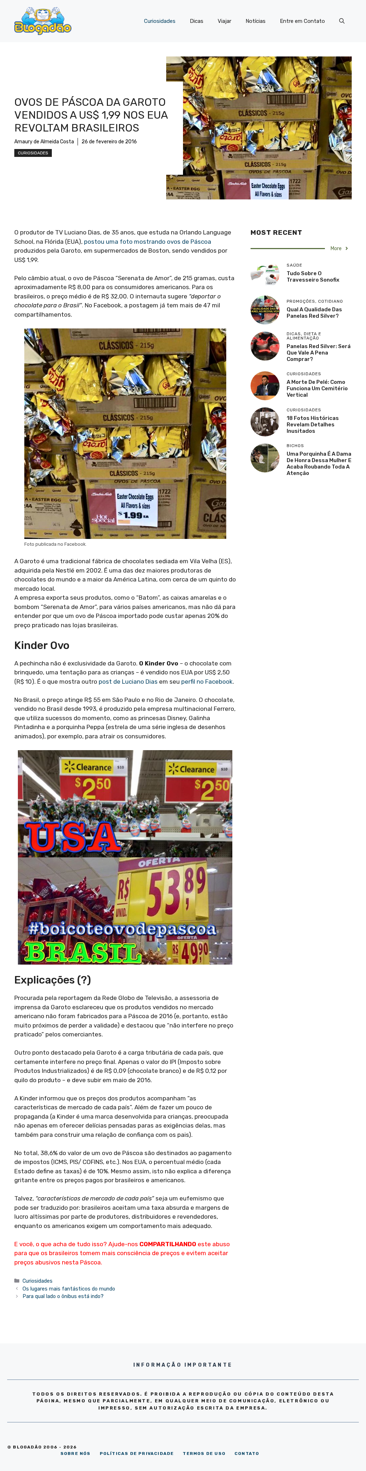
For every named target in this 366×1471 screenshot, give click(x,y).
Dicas (196, 21)
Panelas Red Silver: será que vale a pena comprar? (319, 352)
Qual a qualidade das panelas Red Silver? (314, 312)
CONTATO (246, 1453)
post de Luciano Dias (128, 681)
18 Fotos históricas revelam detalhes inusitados (313, 424)
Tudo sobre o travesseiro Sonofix (313, 276)
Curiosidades (159, 21)
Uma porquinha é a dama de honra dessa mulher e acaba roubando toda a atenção (319, 463)
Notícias (256, 21)
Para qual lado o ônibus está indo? (63, 1296)
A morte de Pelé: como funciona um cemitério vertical (317, 388)
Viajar (224, 21)
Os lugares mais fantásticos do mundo (69, 1289)
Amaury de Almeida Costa (44, 142)
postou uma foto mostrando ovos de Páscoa (147, 241)
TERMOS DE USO (204, 1453)
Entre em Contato (302, 21)
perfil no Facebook (207, 681)
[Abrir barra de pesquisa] (342, 21)
